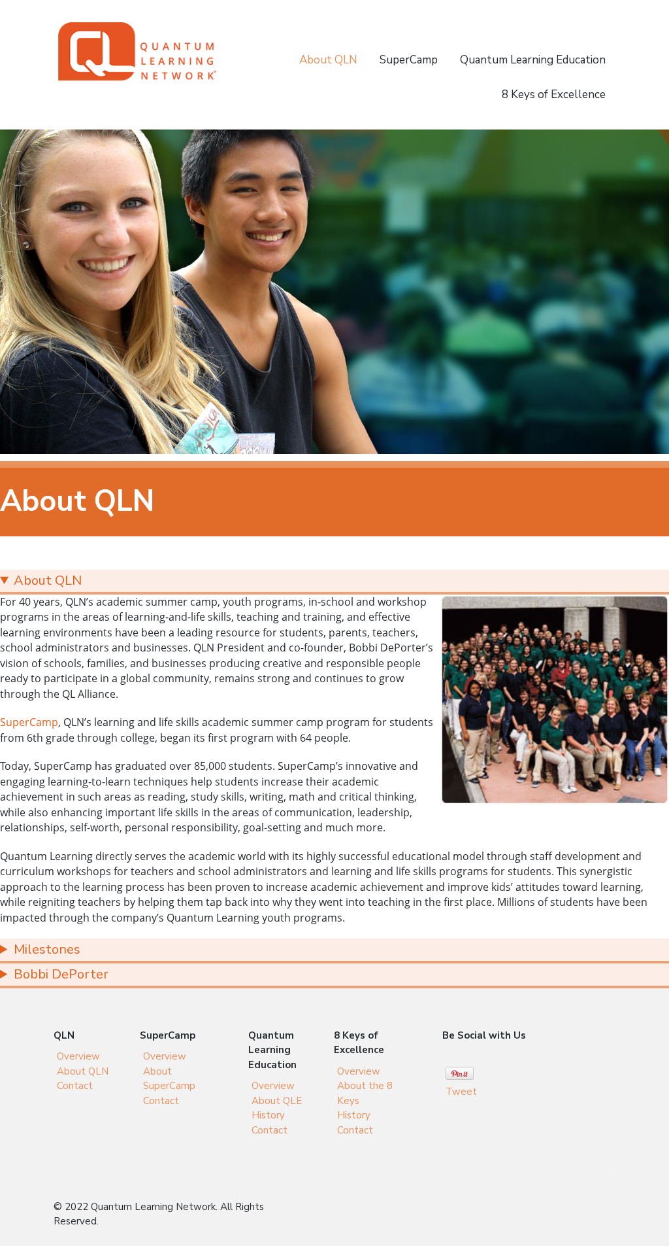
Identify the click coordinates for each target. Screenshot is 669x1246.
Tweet (461, 1091)
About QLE (277, 1100)
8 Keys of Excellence (554, 94)
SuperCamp (409, 59)
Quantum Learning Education (533, 59)
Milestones (47, 949)
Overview (78, 1056)
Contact (75, 1085)
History (268, 1115)
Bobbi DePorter (61, 974)
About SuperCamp (169, 1079)
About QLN (328, 59)
